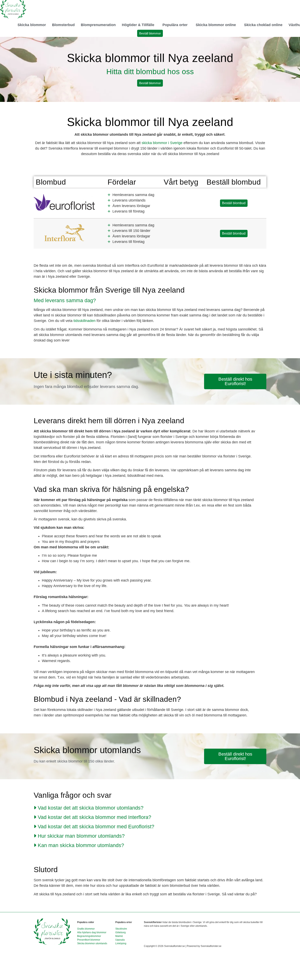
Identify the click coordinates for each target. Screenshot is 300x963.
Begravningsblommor (89, 936)
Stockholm (121, 928)
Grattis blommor (86, 928)
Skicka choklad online (263, 25)
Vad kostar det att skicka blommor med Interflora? (94, 817)
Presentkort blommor (88, 939)
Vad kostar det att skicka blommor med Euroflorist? (96, 826)
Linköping (120, 943)
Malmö (119, 936)
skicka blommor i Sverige (162, 143)
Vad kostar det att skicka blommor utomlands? (90, 808)
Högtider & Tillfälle (138, 25)
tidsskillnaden (84, 321)
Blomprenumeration (98, 25)
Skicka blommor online (216, 25)
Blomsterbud (63, 25)
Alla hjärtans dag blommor (91, 932)
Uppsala (120, 939)
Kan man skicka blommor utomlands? (81, 845)
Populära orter (175, 25)
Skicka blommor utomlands (92, 943)
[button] (139, 25)
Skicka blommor (32, 25)
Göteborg (120, 932)
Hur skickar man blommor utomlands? (81, 836)
